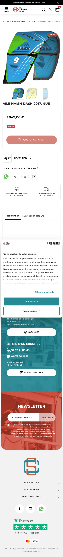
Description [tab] (13, 216)
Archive (31, 21)
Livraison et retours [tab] (33, 216)
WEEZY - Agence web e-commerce (20, 549)
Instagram (30, 508)
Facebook (19, 508)
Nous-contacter (33, 372)
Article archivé (18, 21)
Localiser (33, 332)
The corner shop (31, 496)
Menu (6, 9)
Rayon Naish (21, 158)
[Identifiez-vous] (50, 9)
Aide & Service (31, 483)
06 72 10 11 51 (19, 356)
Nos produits (31, 489)
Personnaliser (30, 311)
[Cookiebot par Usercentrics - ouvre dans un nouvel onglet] (47, 244)
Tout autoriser (31, 301)
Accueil (6, 21)
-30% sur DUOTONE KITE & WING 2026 (29, 3)
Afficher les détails (44, 292)
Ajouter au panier (33, 140)
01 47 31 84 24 (20, 349)
